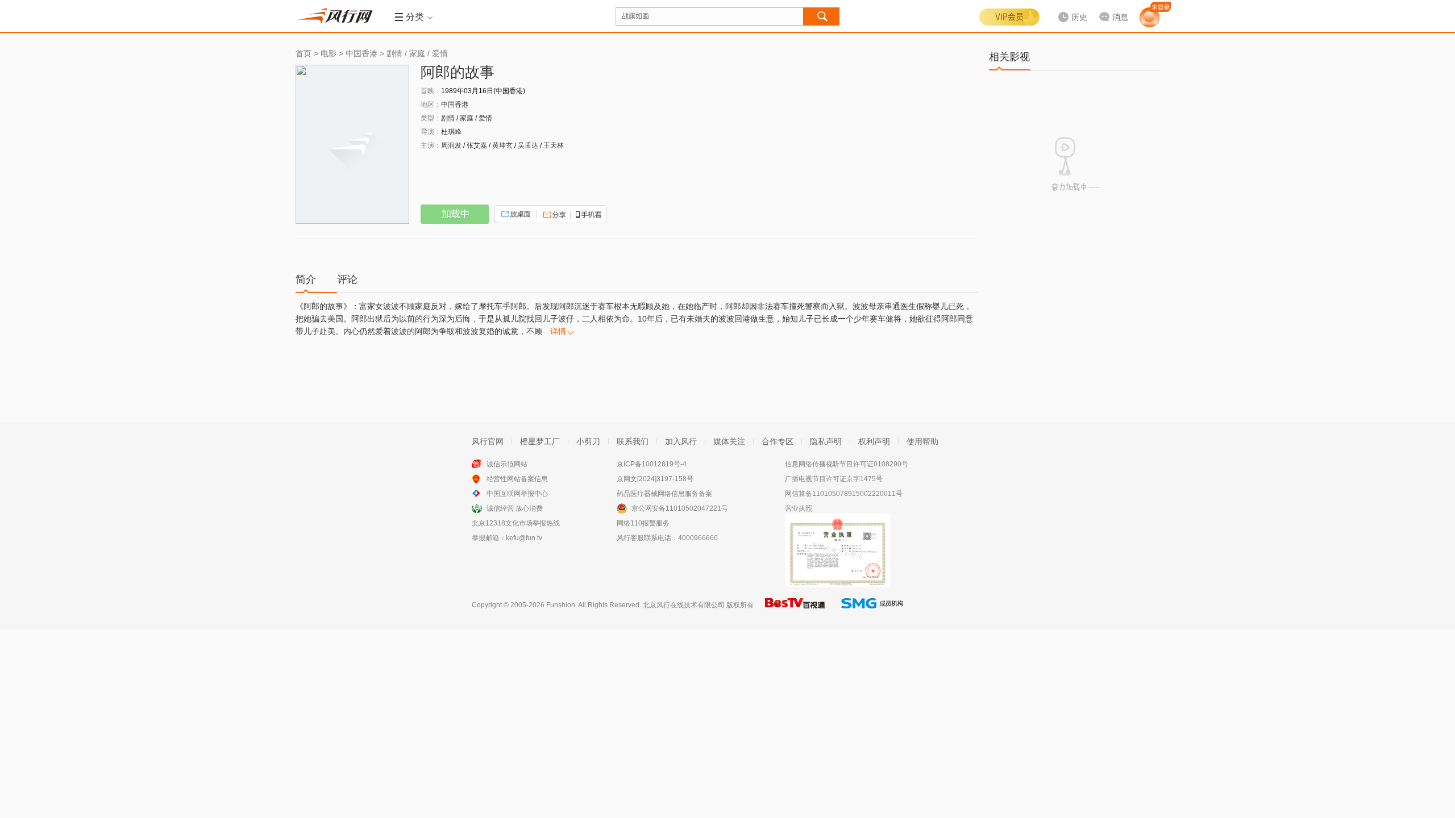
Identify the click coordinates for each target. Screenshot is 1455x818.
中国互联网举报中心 (517, 494)
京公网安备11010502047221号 (679, 508)
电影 (328, 53)
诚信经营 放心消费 (515, 508)
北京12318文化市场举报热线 (516, 523)
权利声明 (874, 441)
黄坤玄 (502, 145)
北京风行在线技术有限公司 (684, 605)
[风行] (338, 16)
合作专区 (777, 441)
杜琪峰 (451, 132)
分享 (552, 214)
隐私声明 (826, 441)
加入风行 (681, 441)
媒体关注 (729, 441)
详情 (558, 331)
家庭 (417, 53)
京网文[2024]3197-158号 (655, 479)
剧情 (394, 53)
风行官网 (488, 441)
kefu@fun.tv (524, 538)
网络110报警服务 (643, 523)
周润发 (451, 145)
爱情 (440, 53)
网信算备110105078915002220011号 (844, 494)
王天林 (553, 145)
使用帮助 (922, 441)
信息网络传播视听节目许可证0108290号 (846, 464)
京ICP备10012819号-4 (652, 464)
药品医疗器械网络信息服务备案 (664, 494)
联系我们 (632, 441)
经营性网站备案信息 (517, 479)
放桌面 (515, 214)
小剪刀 (588, 441)
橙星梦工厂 (540, 441)
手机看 (587, 214)
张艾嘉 (477, 145)
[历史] (1069, 8)
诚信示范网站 (507, 464)
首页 (303, 53)
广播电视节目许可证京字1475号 (834, 479)
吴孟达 (528, 145)
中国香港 (361, 53)
